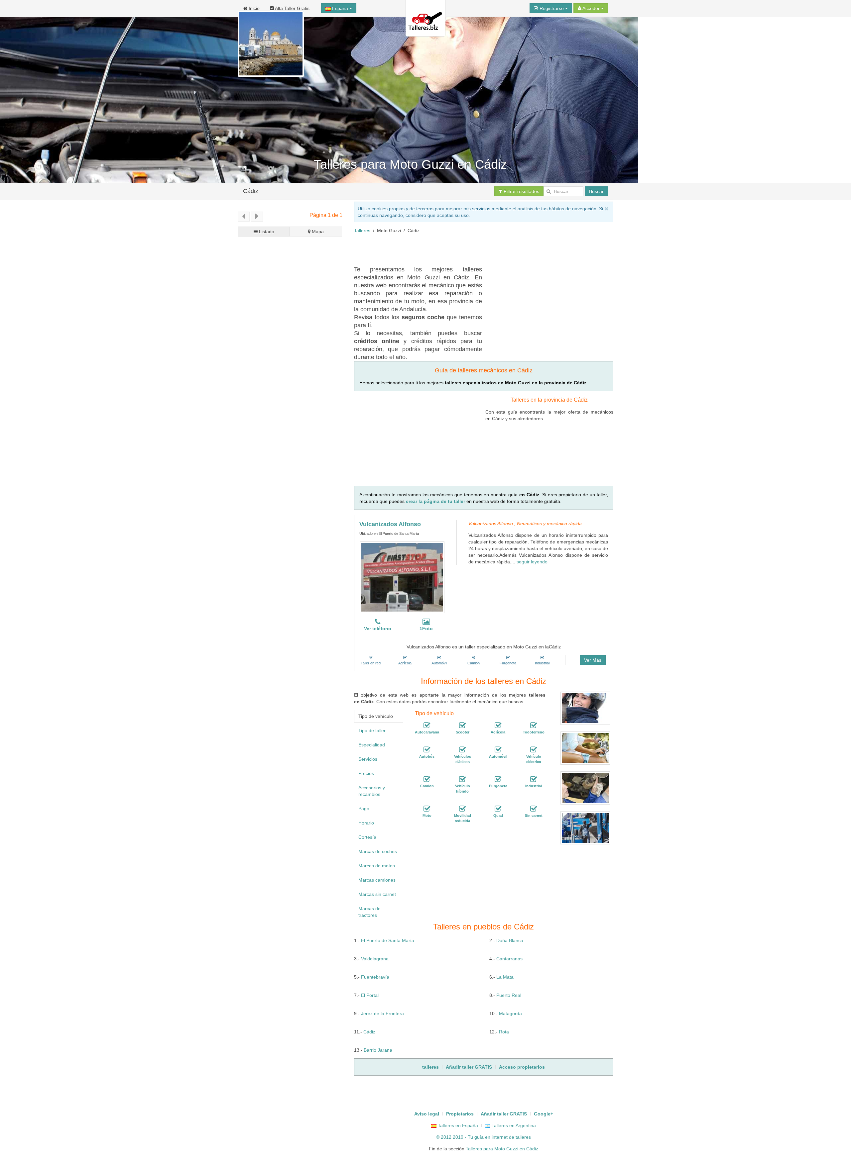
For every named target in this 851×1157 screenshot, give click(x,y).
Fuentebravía (375, 977)
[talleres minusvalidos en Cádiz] (462, 809)
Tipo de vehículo (375, 716)
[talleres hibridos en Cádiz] (462, 779)
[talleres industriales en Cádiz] (533, 779)
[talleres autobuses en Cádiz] (427, 750)
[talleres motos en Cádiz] (427, 809)
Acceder (591, 8)
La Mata (505, 977)
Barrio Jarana (378, 1050)
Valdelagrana (375, 958)
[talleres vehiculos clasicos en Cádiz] (462, 750)
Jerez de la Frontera (382, 1013)
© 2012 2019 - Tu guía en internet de (476, 1137)
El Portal (370, 995)
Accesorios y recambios (371, 791)
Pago (363, 808)
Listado (266, 231)
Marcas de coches (377, 851)
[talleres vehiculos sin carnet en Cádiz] (533, 809)
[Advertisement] (475, 249)
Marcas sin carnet (377, 894)
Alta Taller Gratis (291, 8)
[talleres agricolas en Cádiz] (498, 725)
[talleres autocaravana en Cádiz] (427, 725)
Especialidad (371, 744)
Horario (366, 822)
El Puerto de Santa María (387, 940)
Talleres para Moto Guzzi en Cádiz (502, 1148)
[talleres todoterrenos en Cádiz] (533, 725)
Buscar (596, 191)
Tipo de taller (372, 730)
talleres (523, 1137)
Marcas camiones (377, 880)
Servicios (367, 759)
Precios (366, 773)
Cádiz (250, 191)
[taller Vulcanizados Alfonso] (402, 577)
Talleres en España (457, 1125)
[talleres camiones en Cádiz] (427, 779)
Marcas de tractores (369, 912)
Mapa (317, 231)
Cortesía (367, 837)
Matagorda (510, 1013)
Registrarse (551, 8)
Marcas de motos (376, 865)
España (340, 8)
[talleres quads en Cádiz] (498, 809)
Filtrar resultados (520, 191)
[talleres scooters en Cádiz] (462, 725)
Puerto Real (508, 995)
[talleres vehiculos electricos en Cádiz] (533, 750)
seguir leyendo (532, 561)
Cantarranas (509, 958)
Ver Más (592, 660)
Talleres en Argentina (513, 1125)
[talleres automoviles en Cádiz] (498, 750)
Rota (504, 1031)
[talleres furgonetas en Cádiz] (498, 779)
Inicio (253, 8)
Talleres (362, 230)
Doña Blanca (509, 940)
